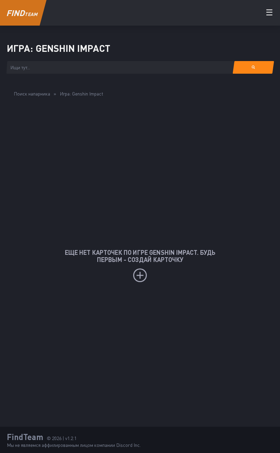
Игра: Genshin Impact (81, 94)
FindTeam (25, 437)
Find (21, 13)
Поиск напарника (32, 94)
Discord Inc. (128, 445)
